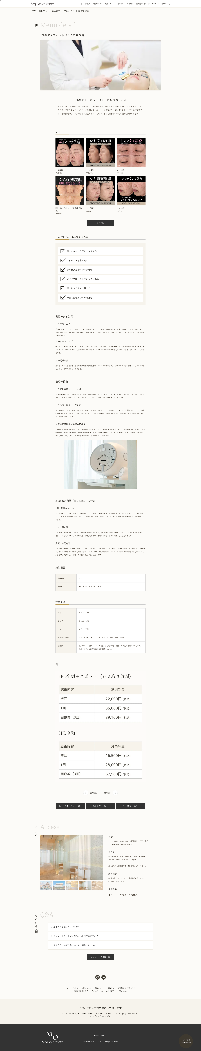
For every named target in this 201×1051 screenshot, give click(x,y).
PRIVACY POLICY (100, 1035)
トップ (80, 4)
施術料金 (120, 4)
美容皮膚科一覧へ (100, 806)
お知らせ (88, 4)
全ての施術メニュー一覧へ (70, 806)
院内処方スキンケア (143, 4)
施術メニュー (109, 4)
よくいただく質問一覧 (100, 957)
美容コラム (155, 4)
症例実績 (130, 4)
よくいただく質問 (107, 991)
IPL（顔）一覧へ (130, 806)
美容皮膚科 (56, 11)
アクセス (94, 991)
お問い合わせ (165, 4)
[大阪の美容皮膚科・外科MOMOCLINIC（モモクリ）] (42, 5)
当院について (97, 4)
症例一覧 (100, 222)
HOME (33, 11)
